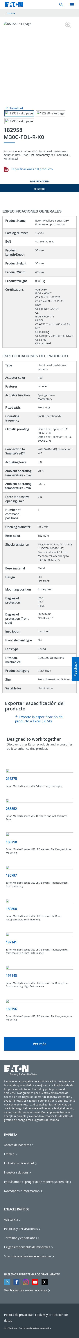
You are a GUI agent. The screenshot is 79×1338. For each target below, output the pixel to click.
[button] (75, 669)
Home (11, 13)
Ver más (39, 1043)
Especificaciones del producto (32, 169)
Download (15, 108)
